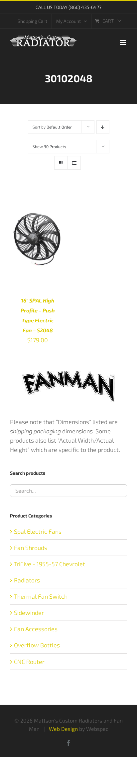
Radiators (27, 580)
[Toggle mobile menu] (123, 42)
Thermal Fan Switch (41, 596)
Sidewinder (29, 612)
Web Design (63, 729)
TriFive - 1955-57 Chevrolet (49, 564)
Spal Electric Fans (38, 531)
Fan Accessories (36, 628)
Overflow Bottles (37, 645)
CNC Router (29, 661)
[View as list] (74, 162)
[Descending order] (102, 127)
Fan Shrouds (30, 547)
